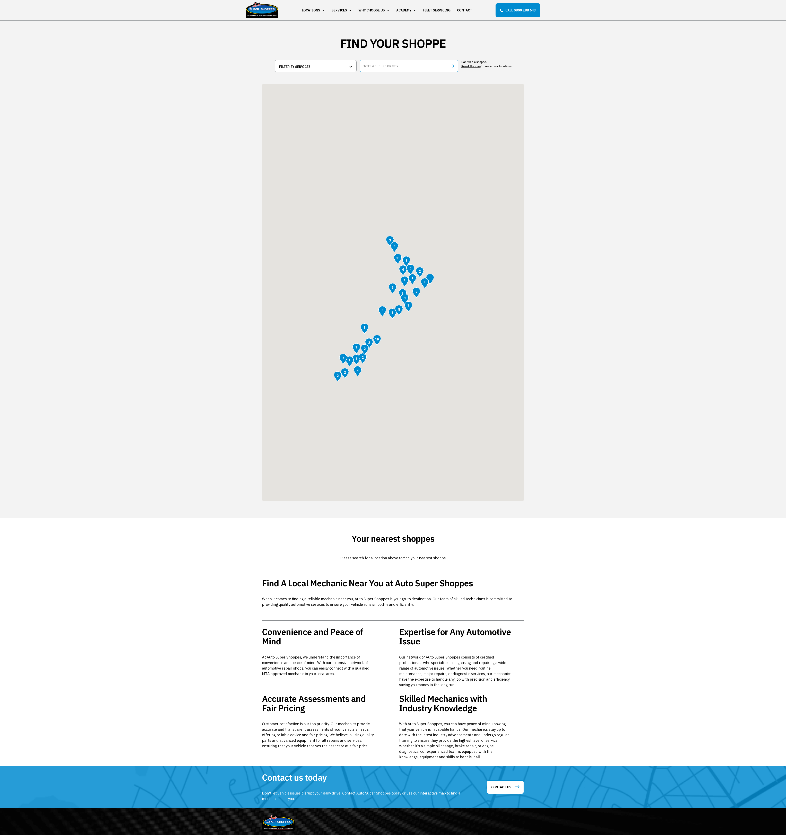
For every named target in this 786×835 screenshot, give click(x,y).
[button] (313, 10)
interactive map (433, 793)
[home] (262, 10)
